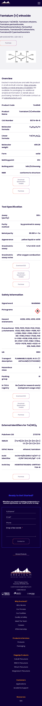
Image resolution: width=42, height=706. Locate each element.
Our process (21, 609)
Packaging (21, 646)
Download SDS (21, 265)
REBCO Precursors (21, 663)
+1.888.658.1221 (21, 590)
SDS (21, 701)
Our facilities (21, 613)
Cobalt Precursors (21, 659)
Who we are (21, 605)
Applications (21, 684)
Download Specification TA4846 (21, 181)
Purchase (8, 43)
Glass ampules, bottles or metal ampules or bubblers (19, 86)
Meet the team (21, 621)
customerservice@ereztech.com (21, 587)
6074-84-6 (35, 120)
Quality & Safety (21, 617)
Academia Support (21, 688)
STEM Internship (21, 629)
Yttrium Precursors (21, 667)
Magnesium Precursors (21, 671)
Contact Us (21, 541)
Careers (21, 625)
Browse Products (21, 554)
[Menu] (39, 3)
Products (21, 642)
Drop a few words (13, 528)
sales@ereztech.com (13, 98)
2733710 (36, 434)
